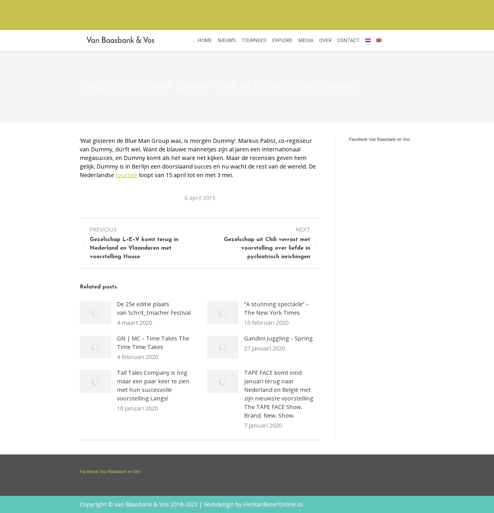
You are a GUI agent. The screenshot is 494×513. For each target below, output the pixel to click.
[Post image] (95, 312)
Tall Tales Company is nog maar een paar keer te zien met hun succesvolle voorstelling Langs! (153, 385)
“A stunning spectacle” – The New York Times (276, 308)
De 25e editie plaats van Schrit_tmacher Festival (154, 308)
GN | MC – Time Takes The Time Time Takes (153, 342)
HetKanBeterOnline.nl (272, 504)
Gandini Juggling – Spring (278, 338)
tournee (126, 175)
